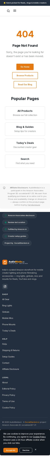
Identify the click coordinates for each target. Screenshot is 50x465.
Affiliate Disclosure (10, 369)
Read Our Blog (25, 84)
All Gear (5, 299)
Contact (5, 363)
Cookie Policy (8, 407)
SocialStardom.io (21, 243)
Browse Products (25, 75)
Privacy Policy (8, 395)
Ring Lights (7, 305)
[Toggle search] (8, 11)
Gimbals (5, 312)
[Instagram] (5, 286)
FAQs (4, 344)
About (5, 382)
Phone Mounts (8, 324)
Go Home (25, 67)
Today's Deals (9, 330)
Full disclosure (34, 205)
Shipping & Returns (11, 350)
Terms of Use (8, 401)
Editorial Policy (9, 389)
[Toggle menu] (15, 11)
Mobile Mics (7, 318)
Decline (25, 450)
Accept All (10, 450)
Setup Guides (8, 356)
